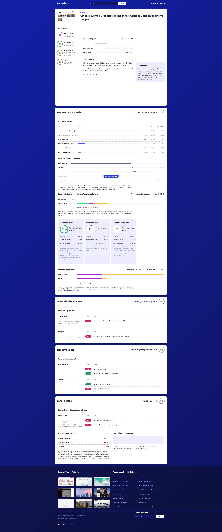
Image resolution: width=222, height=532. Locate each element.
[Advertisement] (122, 30)
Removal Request (80, 516)
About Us (162, 3)
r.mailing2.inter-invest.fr (120, 507)
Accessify (63, 3)
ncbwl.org (84, 13)
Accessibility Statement (65, 516)
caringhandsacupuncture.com (148, 507)
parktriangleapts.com (146, 481)
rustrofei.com (117, 494)
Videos (60, 513)
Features (67, 513)
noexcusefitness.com (119, 490)
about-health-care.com (120, 481)
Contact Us (75, 513)
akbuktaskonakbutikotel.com (148, 490)
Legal (82, 513)
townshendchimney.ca (120, 502)
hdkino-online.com (145, 498)
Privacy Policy (62, 518)
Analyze (122, 3)
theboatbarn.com (118, 477)
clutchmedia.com (144, 477)
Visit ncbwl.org (88, 74)
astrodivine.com (118, 498)
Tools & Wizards (154, 3)
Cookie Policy (73, 518)
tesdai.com (142, 502)
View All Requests (111, 176)
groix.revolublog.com (146, 485)
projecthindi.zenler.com (120, 485)
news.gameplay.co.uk (145, 494)
